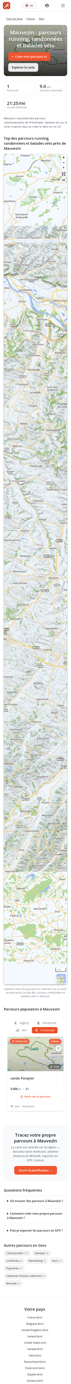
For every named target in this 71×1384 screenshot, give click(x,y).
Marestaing (37, 1260)
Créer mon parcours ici (29, 56)
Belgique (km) (34, 1323)
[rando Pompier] (35, 1074)
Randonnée (49, 1023)
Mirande (13, 1283)
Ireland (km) (34, 1336)
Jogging (24, 1023)
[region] (35, 569)
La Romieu (14, 1260)
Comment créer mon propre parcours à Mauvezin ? (34, 1216)
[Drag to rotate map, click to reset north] (63, 167)
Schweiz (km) (35, 1380)
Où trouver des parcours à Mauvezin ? (36, 1201)
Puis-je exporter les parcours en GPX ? (36, 1230)
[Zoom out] (63, 162)
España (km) (34, 1374)
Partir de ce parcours (37, 1096)
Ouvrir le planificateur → (36, 1170)
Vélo (24, 1030)
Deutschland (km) (35, 1361)
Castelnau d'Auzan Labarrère (25, 1276)
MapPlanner (61, 978)
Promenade (47, 1030)
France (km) (34, 1317)
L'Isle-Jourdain (17, 1253)
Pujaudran (14, 1268)
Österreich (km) (34, 1368)
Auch (57, 1260)
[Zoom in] (63, 157)
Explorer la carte (23, 67)
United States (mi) (35, 1342)
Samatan (41, 1253)
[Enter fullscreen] (63, 174)
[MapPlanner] (6, 5)
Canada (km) (35, 1349)
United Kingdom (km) (34, 1330)
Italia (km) (35, 1355)
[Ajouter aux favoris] (58, 1048)
